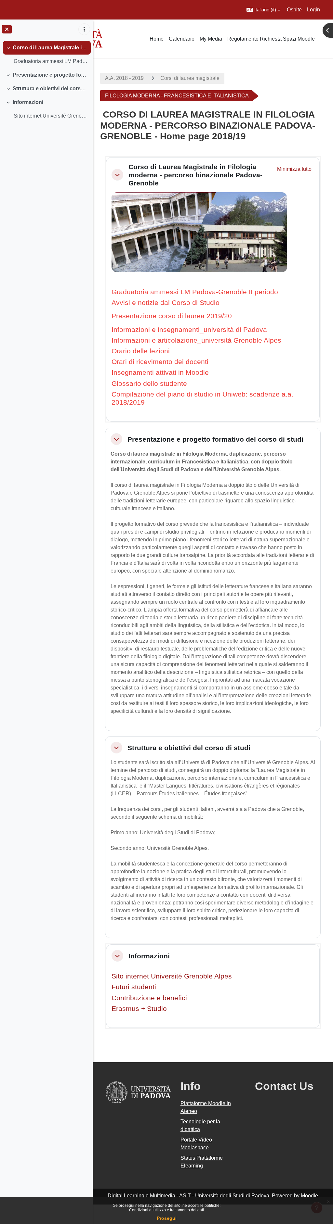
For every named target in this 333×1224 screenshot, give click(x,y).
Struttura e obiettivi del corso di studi (50, 88)
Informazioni (28, 102)
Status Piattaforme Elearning (201, 1161)
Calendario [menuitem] (181, 39)
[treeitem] (46, 54)
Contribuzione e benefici (149, 998)
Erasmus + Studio (139, 1008)
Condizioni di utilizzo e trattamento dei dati (166, 1210)
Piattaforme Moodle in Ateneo (205, 1107)
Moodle (309, 1195)
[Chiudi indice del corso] (7, 29)
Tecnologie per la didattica (200, 1125)
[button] (263, 9)
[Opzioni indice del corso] (84, 29)
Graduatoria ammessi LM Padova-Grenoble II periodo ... (50, 61)
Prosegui (167, 1218)
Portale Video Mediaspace (196, 1143)
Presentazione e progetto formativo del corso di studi (50, 75)
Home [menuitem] (157, 39)
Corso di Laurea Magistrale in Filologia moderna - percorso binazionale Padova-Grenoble (50, 47)
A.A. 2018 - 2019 (124, 78)
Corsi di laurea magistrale (190, 78)
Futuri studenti (134, 987)
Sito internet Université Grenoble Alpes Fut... (50, 116)
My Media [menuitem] (211, 39)
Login (313, 9)
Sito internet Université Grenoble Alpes (172, 976)
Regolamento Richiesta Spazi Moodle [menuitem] (271, 39)
